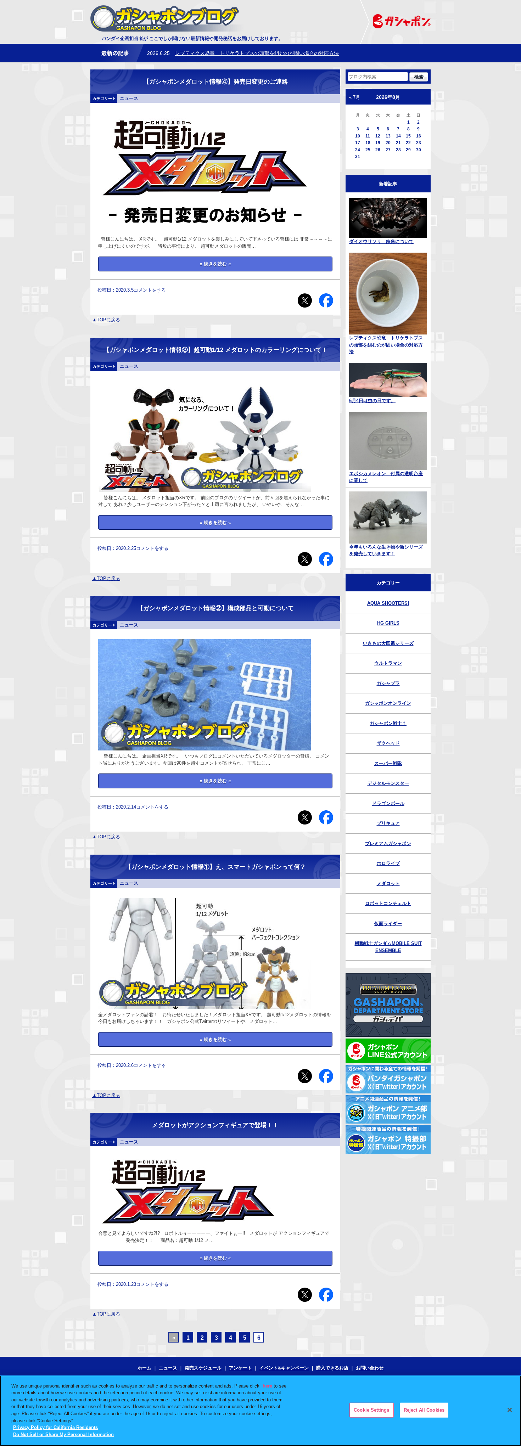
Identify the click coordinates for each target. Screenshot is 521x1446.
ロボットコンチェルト (388, 903)
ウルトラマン (388, 663)
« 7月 (354, 97)
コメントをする (150, 290)
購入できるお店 (332, 1368)
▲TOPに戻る (106, 319)
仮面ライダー (388, 923)
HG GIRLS (388, 623)
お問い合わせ (369, 1368)
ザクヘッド (388, 743)
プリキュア (388, 823)
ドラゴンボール (388, 803)
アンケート (240, 1368)
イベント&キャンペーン (284, 1368)
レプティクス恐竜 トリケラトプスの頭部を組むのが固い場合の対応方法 (257, 53)
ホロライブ (388, 863)
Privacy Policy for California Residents (55, 1427)
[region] (260, 1410)
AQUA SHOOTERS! (388, 603)
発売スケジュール (203, 1368)
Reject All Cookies (424, 1410)
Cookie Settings (371, 1410)
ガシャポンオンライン (388, 703)
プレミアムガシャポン (388, 843)
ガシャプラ (388, 683)
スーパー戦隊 (388, 763)
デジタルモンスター (388, 783)
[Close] (509, 1410)
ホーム (144, 1368)
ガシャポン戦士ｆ (388, 723)
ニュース (168, 1368)
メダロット (388, 883)
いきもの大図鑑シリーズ (388, 643)
